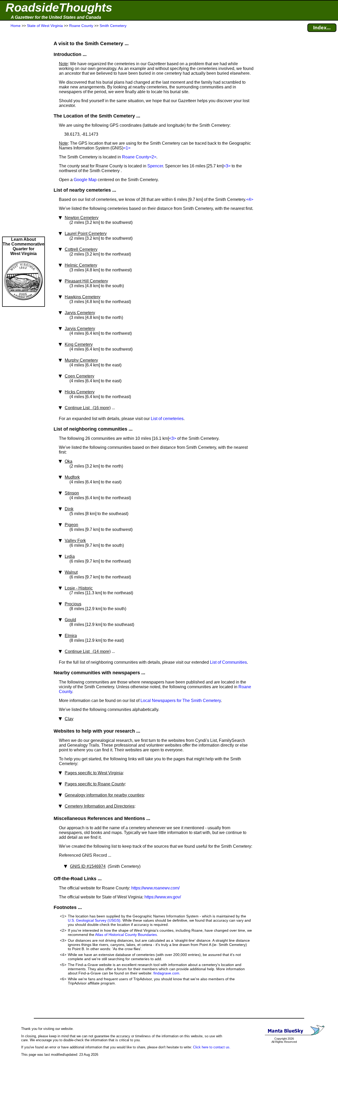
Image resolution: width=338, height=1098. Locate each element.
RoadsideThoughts (59, 7)
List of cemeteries (167, 418)
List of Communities (228, 662)
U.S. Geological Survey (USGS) (94, 920)
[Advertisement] (23, 132)
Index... (322, 27)
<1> (126, 148)
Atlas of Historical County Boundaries (126, 934)
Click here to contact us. (212, 1047)
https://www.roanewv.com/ (155, 888)
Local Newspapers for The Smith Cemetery (180, 700)
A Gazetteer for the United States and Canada (56, 17)
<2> (152, 157)
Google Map (85, 179)
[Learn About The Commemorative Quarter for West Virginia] (23, 303)
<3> (227, 166)
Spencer (155, 166)
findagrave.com (166, 973)
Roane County (135, 157)
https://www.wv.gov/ (162, 897)
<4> (249, 199)
